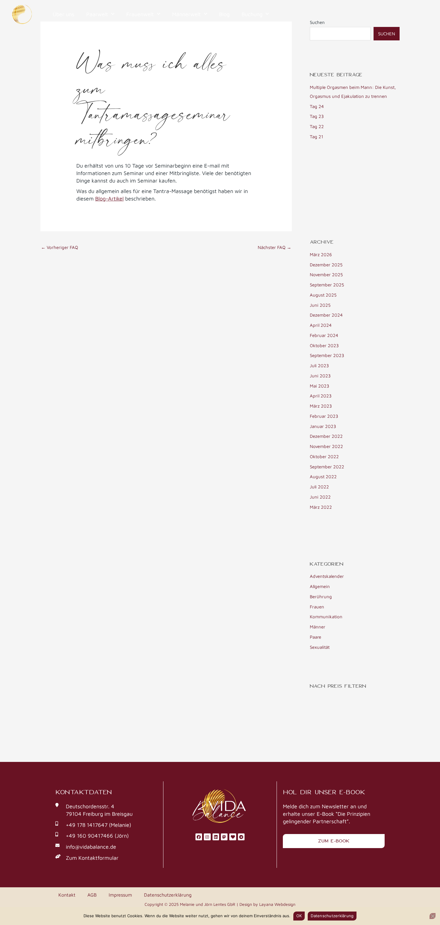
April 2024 (321, 325)
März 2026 (321, 254)
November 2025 (326, 274)
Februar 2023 (324, 416)
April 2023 (321, 395)
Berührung (321, 596)
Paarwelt (97, 14)
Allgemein (320, 586)
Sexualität (320, 647)
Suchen (386, 33)
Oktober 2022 (324, 456)
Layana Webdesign (277, 904)
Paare (315, 637)
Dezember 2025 (326, 264)
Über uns (63, 14)
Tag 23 (317, 116)
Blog (224, 14)
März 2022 (321, 507)
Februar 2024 (324, 335)
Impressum (120, 894)
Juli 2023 (319, 365)
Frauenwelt (140, 14)
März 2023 (321, 405)
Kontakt (66, 894)
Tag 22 (317, 126)
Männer (317, 626)
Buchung (252, 14)
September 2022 (327, 466)
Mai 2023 (319, 385)
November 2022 (326, 446)
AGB (92, 894)
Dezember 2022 (326, 436)
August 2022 (323, 476)
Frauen (317, 606)
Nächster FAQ (274, 247)
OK (299, 915)
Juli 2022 (319, 486)
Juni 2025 (320, 305)
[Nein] (433, 916)
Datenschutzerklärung (168, 894)
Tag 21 (316, 136)
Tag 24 (317, 106)
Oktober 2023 (324, 345)
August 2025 (323, 294)
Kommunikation (326, 616)
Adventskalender (327, 576)
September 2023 (327, 355)
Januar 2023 (323, 426)
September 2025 (327, 284)
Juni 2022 (320, 496)
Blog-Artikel (109, 198)
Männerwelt (186, 14)
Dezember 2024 (326, 315)
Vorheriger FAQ (59, 247)
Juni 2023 (320, 375)
